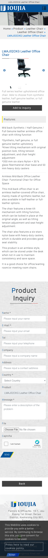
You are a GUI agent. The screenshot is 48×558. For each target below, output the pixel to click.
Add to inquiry (22, 108)
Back (22, 483)
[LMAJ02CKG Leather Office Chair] (24, 68)
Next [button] (43, 70)
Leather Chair (34, 28)
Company (7, 350)
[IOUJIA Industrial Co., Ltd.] (13, 8)
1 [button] (22, 84)
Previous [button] (4, 70)
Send (6, 454)
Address (6, 362)
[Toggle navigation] (44, 8)
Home (7, 28)
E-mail (6, 325)
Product (18, 28)
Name (6, 313)
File (4, 423)
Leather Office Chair (30, 32)
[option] (24, 68)
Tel (3, 337)
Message (8, 399)
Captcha (7, 436)
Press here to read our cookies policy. (20, 546)
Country (7, 375)
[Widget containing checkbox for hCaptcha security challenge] (22, 444)
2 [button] (26, 84)
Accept (12, 554)
